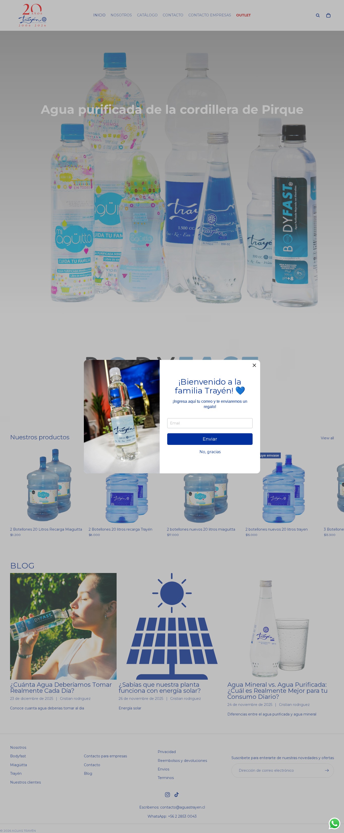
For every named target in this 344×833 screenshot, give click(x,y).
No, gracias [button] (210, 452)
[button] (254, 366)
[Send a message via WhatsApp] (334, 823)
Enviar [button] (210, 439)
